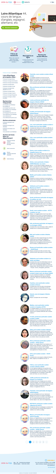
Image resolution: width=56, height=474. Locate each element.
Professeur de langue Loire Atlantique (8, 126)
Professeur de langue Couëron (9, 93)
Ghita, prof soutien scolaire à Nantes (40, 329)
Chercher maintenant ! (11, 27)
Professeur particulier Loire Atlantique (8, 123)
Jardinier (9, 141)
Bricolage (9, 144)
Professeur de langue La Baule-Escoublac (9, 97)
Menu (53, 2)
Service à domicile (11, 143)
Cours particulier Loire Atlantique (9, 131)
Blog (14, 462)
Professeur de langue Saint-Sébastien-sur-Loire (8, 89)
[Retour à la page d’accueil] (6, 2)
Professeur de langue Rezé (8, 84)
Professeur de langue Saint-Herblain (10, 82)
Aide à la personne (11, 148)
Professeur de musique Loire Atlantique (9, 129)
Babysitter (9, 154)
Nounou (8, 152)
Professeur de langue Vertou (9, 91)
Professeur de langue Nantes (9, 79)
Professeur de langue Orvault (9, 86)
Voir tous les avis (51, 467)
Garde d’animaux (10, 158)
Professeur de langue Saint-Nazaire (10, 80)
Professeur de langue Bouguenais (10, 95)
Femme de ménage (11, 140)
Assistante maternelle (11, 153)
